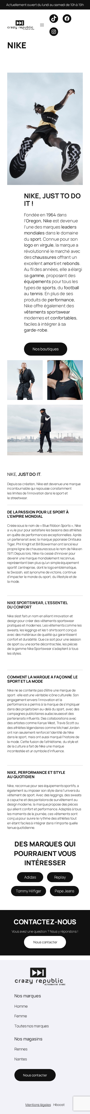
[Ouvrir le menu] (42, 25)
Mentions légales (38, 1104)
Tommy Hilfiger (29, 891)
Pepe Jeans (64, 891)
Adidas (30, 877)
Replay (60, 877)
